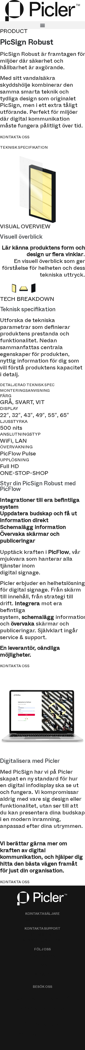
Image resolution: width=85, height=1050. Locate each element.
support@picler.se (42, 941)
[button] (42, 25)
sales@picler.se (43, 921)
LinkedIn (42, 965)
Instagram (42, 974)
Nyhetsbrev (42, 956)
